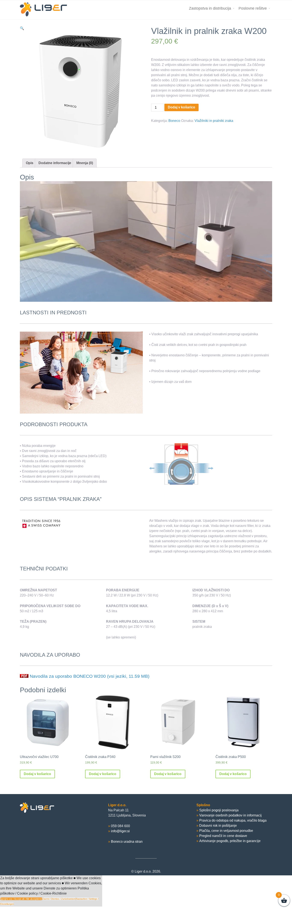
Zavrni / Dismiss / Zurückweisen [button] (59, 899)
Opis (29, 163)
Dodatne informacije (54, 163)
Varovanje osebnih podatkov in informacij (230, 815)
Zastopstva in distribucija (210, 8)
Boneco (174, 120)
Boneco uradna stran (127, 841)
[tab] (29, 163)
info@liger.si (120, 831)
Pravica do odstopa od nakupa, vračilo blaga (233, 820)
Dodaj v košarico (181, 107)
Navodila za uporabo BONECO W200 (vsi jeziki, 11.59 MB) (89, 676)
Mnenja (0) (84, 163)
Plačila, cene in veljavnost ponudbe (226, 830)
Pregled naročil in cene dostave (223, 836)
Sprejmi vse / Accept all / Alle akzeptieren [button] (21, 899)
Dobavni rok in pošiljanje (218, 825)
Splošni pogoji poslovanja (219, 810)
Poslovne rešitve (253, 8)
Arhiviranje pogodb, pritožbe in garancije (230, 841)
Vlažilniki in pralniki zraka (214, 120)
